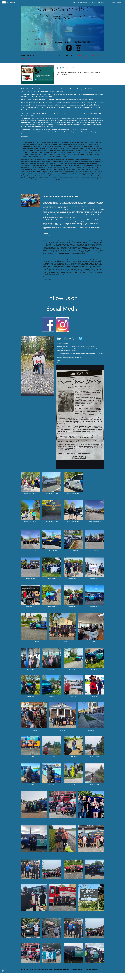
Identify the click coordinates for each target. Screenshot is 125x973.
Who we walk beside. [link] (82, 2)
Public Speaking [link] (101, 2)
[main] (62, 57)
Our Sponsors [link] (92, 2)
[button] (123, 2)
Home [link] (73, 2)
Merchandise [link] (111, 2)
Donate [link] (119, 2)
